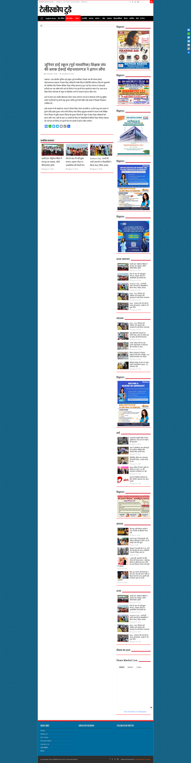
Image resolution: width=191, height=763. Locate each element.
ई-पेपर (142, 18)
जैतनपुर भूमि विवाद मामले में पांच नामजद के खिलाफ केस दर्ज (139, 530)
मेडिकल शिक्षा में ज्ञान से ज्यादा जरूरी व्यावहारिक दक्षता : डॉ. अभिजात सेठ (139, 364)
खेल (103, 18)
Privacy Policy (75, 2)
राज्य (76, 18)
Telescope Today (52, 74)
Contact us (84, 2)
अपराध (91, 18)
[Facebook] (130, 1)
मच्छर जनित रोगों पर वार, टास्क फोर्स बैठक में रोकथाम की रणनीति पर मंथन (139, 344)
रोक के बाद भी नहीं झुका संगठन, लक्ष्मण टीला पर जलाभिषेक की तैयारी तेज (75, 162)
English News (51, 18)
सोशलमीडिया (117, 18)
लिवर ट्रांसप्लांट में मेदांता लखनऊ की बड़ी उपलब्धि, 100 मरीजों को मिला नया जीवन (139, 354)
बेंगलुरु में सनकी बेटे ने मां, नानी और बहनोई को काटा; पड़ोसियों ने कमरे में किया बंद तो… (140, 550)
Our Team (66, 2)
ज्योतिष (131, 18)
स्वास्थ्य (109, 18)
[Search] (151, 1)
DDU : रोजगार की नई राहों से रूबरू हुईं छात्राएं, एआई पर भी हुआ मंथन (139, 305)
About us (59, 2)
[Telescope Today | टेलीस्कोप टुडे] (55, 9)
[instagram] (138, 1)
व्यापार (97, 18)
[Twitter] (132, 1)
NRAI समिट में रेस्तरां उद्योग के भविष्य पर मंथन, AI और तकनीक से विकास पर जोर (139, 469)
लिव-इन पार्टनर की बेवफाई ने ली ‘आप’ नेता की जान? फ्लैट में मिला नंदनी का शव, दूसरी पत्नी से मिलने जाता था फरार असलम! (133, 576)
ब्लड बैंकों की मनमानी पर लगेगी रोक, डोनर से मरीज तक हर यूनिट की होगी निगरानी (139, 335)
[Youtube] (135, 1)
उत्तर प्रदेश (69, 18)
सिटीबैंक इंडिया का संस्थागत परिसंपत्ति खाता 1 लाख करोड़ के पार (139, 459)
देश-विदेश (61, 18)
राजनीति (84, 18)
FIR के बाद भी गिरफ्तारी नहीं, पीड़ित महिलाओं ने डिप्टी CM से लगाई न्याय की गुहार (139, 540)
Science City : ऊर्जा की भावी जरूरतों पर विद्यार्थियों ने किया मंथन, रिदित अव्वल (100, 162)
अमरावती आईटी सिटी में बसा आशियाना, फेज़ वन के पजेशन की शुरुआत (139, 439)
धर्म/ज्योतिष (44, 747)
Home (42, 18)
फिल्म (126, 18)
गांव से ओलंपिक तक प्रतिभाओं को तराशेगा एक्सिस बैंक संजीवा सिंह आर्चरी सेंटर (139, 449)
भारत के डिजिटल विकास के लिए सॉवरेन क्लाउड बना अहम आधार (139, 479)
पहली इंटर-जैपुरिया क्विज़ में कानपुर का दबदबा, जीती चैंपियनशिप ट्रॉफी (52, 162)
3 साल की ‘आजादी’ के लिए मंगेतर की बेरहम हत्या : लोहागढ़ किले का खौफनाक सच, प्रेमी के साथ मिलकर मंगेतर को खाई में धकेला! (133, 562)
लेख (137, 18)
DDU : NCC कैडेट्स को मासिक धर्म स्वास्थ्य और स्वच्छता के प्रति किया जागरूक (139, 295)
